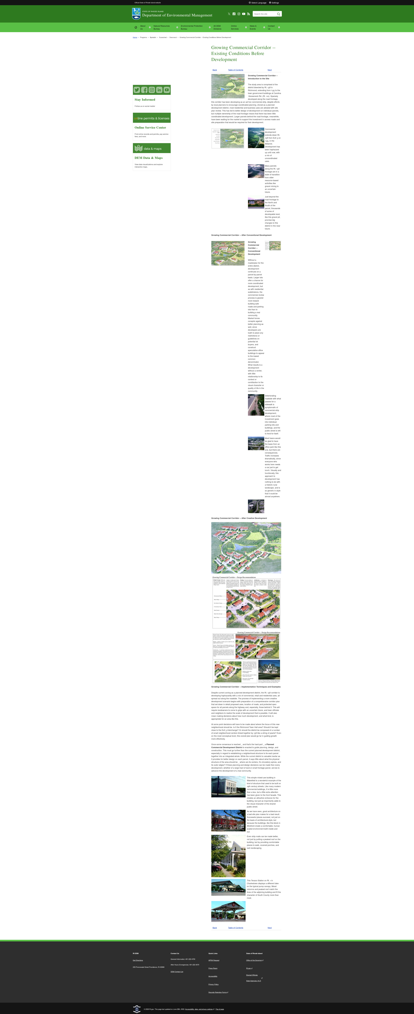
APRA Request (214, 960)
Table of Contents (235, 69)
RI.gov (248, 968)
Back (215, 69)
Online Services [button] (239, 27)
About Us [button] (146, 27)
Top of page (220, 1009)
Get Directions (138, 960)
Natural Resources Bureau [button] (166, 27)
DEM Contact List (177, 971)
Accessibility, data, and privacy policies (199, 1009)
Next (270, 69)
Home (135, 37)
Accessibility (213, 976)
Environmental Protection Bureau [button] (196, 27)
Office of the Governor (254, 960)
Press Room (213, 968)
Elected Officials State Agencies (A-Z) (253, 978)
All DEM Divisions (217, 27)
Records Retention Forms (218, 992)
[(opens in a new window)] (229, 13)
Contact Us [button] (274, 27)
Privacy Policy (214, 984)
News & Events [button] (258, 27)
